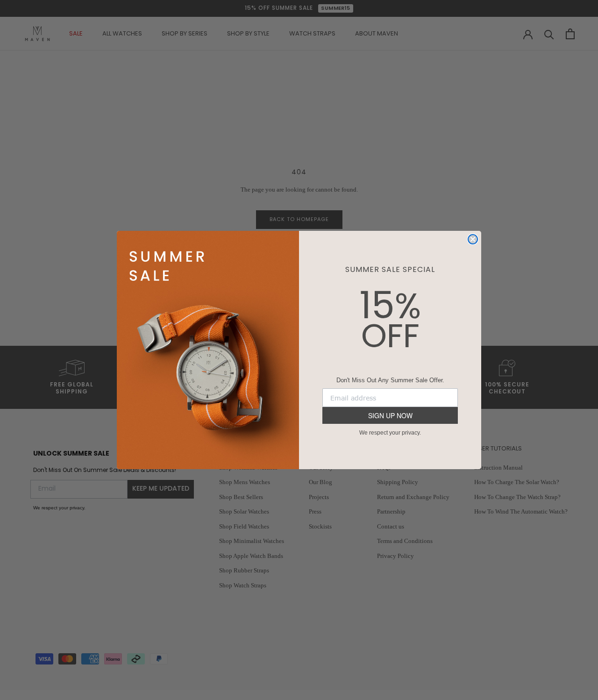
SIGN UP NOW (390, 415)
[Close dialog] (472, 239)
